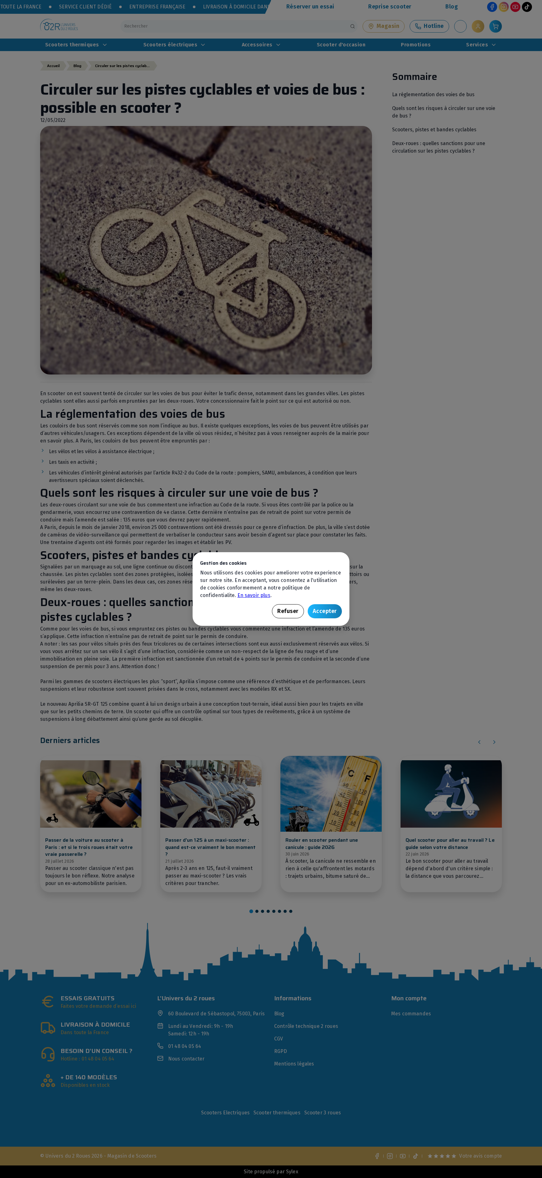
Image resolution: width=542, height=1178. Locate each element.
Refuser (288, 611)
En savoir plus (253, 595)
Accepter (325, 611)
